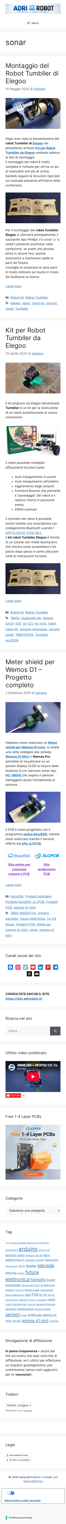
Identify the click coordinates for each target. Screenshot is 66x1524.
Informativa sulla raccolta (23, 1500)
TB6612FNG (24, 635)
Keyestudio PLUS (31, 1285)
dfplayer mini (12, 1266)
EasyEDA (16, 896)
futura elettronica (32, 919)
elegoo (15, 303)
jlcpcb (10, 924)
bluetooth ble (31, 618)
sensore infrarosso (33, 629)
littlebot (10, 1290)
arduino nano (15, 1255)
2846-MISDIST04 (23, 913)
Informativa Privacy (18, 1455)
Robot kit (17, 297)
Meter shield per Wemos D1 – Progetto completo (30, 673)
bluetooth (30, 1260)
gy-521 (28, 623)
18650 (15, 618)
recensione (42, 1300)
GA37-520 (13, 623)
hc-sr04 (40, 623)
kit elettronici (48, 1285)
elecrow (11, 1273)
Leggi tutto (13, 286)
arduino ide (44, 1250)
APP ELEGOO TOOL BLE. (24, 533)
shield (24, 1315)
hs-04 (51, 919)
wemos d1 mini (25, 907)
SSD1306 (16, 1321)
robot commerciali (16, 1304)
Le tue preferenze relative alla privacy (36, 1493)
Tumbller (21, 309)
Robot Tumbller (36, 297)
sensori (51, 303)
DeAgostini (51, 1259)
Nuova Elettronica (15, 1295)
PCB (35, 1295)
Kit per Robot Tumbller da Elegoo (25, 337)
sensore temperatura (20, 1309)
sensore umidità (42, 1309)
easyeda (12, 919)
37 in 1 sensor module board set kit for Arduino (27, 1243)
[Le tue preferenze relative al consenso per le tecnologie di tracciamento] (19, 1517)
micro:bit (19, 1290)
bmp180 (40, 1260)
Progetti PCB (25, 924)
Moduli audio (32, 1290)
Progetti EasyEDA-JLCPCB (25, 902)
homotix (38, 1279)
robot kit (38, 303)
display (31, 1266)
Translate (27, 1410)
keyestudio (13, 1285)
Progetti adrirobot (38, 896)
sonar (10, 309)
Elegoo (38, 143)
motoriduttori (46, 1290)
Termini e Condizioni (19, 1460)
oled (28, 1295)
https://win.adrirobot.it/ (24, 999)
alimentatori (12, 1250)
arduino (43, 913)
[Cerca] (55, 1031)
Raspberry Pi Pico (27, 1300)
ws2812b (12, 640)
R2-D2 (43, 1294)
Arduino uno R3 (34, 1255)
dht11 (22, 1266)
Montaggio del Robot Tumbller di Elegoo (32, 73)
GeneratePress (33, 1481)
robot (26, 303)
